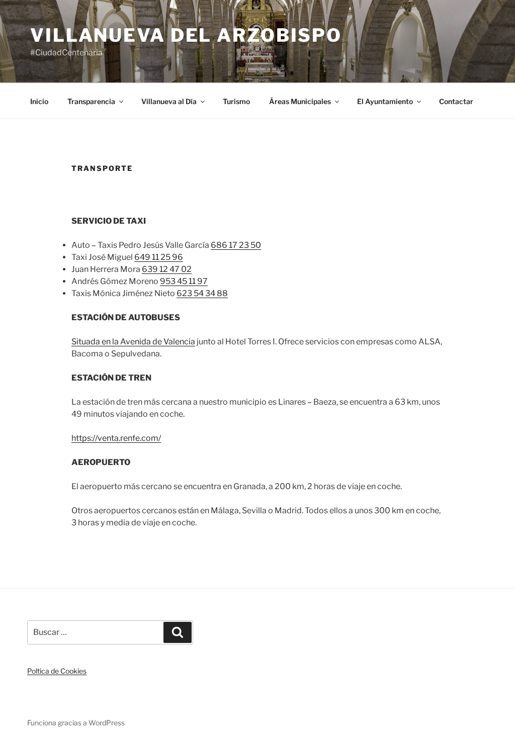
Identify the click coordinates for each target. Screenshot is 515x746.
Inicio (39, 101)
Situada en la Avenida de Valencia (133, 341)
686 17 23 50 (236, 245)
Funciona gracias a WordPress (76, 722)
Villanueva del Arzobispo (186, 35)
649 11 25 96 (158, 257)
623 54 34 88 (202, 293)
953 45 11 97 (184, 281)
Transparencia (91, 101)
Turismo (236, 101)
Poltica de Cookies (57, 671)
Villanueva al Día (169, 101)
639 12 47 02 (167, 269)
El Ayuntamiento (385, 101)
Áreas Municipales (300, 101)
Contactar (456, 101)
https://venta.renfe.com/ (116, 438)
